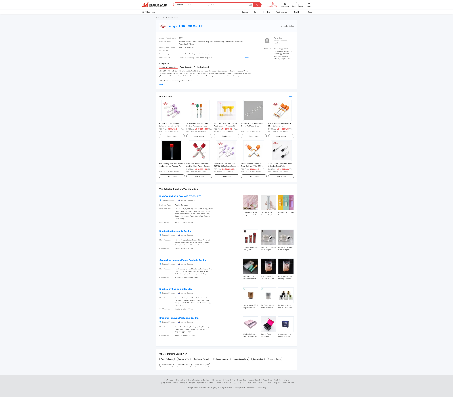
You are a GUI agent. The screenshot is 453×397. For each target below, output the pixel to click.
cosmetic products (241, 359)
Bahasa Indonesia (288, 383)
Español (175, 383)
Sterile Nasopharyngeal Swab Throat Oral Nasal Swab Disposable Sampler (252, 125)
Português (183, 383)
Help (268, 12)
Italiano (211, 383)
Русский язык (201, 383)
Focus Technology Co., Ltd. (211, 388)
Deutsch (218, 383)
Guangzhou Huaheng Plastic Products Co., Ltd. (183, 260)
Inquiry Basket (287, 26)
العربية (235, 383)
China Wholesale (217, 380)
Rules (310, 12)
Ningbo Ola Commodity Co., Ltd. (175, 231)
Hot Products (168, 380)
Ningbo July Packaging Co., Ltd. (175, 289)
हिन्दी (254, 383)
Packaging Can (183, 359)
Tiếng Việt (276, 383)
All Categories (150, 12)
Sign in (308, 6)
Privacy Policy (261, 388)
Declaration (251, 388)
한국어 (242, 383)
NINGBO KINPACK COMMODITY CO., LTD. (180, 196)
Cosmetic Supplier (202, 365)
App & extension (282, 12)
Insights (286, 380)
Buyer (256, 12)
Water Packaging (167, 359)
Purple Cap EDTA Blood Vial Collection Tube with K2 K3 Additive (169, 125)
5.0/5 (167, 64)
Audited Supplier (188, 200)
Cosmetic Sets (258, 359)
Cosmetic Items (166, 365)
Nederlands (227, 383)
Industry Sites (241, 380)
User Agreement (240, 388)
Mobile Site (277, 380)
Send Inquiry (172, 136)
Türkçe (269, 383)
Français (192, 383)
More (247, 57)
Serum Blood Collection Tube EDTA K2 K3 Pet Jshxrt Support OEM (225, 166)
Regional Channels (254, 380)
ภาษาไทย (261, 383)
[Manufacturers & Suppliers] (154, 4)
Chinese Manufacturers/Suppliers (198, 380)
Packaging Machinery (221, 359)
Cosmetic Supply (274, 359)
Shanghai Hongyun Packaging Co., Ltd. (179, 318)
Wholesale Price (230, 380)
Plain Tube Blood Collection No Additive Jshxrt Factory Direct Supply (197, 166)
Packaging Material (201, 359)
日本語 (249, 383)
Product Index (267, 380)
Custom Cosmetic (183, 365)
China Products (180, 380)
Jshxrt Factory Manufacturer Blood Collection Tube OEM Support (251, 166)
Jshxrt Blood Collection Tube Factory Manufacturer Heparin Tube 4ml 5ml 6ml (197, 125)
